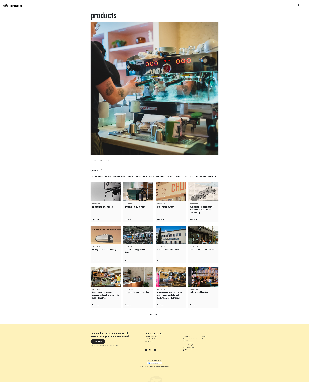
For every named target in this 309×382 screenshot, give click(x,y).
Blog (203, 338)
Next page (154, 314)
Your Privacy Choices (156, 363)
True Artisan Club (200, 176)
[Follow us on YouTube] (155, 349)
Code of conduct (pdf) (188, 347)
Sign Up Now (98, 341)
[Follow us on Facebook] (146, 349)
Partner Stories (159, 176)
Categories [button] (95, 170)
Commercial (99, 176)
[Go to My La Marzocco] (298, 5)
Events (138, 176)
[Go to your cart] (291, 5)
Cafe (91, 176)
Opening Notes (147, 176)
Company (108, 176)
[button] (305, 5)
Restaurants (178, 176)
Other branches (189, 350)
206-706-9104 (149, 341)
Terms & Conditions (188, 342)
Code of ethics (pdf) (188, 345)
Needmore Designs (163, 366)
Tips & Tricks (188, 176)
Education (130, 176)
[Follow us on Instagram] (150, 349)
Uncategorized (212, 176)
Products (169, 176)
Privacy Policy (116, 345)
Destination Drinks (119, 176)
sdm (154, 366)
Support (204, 336)
